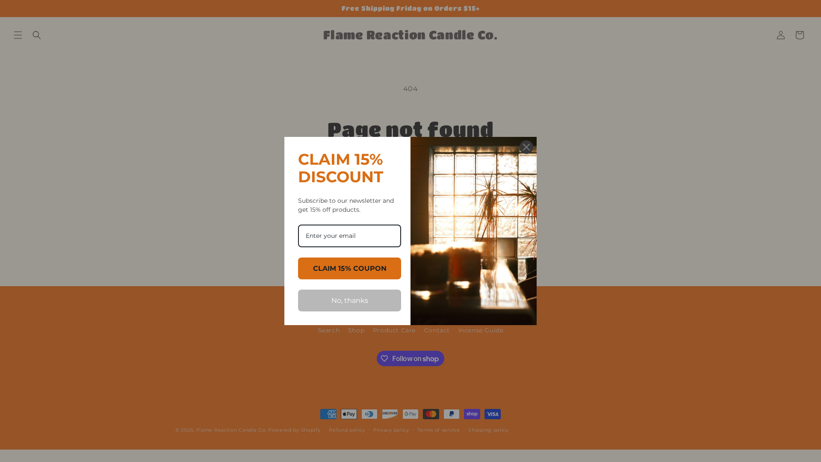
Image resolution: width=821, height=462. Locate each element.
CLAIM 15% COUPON (350, 268)
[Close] (526, 147)
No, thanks (349, 300)
